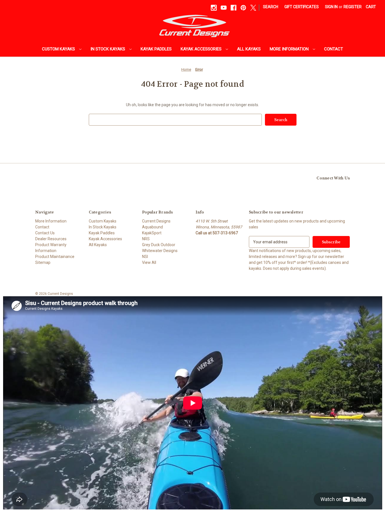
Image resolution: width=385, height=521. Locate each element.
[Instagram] (214, 8)
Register (353, 7)
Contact (333, 49)
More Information (290, 49)
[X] (253, 8)
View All (149, 262)
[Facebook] (233, 8)
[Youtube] (224, 8)
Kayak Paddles (156, 49)
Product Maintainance (54, 256)
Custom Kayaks (59, 49)
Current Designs (156, 221)
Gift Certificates (301, 7)
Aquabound (152, 227)
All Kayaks (249, 49)
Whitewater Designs (160, 250)
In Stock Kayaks (108, 49)
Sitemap (42, 262)
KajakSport (151, 233)
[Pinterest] (243, 8)
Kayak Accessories (202, 49)
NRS (146, 239)
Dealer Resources (51, 239)
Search (270, 7)
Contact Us (45, 233)
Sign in (331, 7)
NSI (145, 256)
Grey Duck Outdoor (158, 244)
